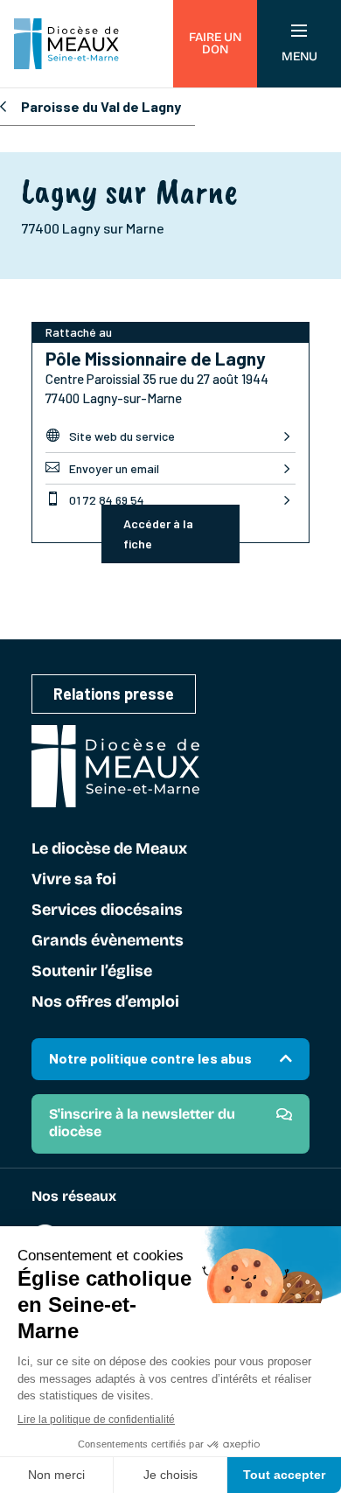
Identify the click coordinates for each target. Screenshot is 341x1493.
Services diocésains (107, 910)
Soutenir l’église (91, 971)
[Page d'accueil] (66, 44)
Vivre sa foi (73, 880)
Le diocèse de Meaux (109, 849)
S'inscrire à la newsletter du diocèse (142, 1123)
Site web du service (110, 435)
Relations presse (113, 693)
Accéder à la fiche (158, 534)
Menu (299, 56)
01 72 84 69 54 (94, 499)
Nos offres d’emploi (105, 1002)
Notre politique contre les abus (150, 1058)
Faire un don (215, 43)
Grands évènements (107, 941)
